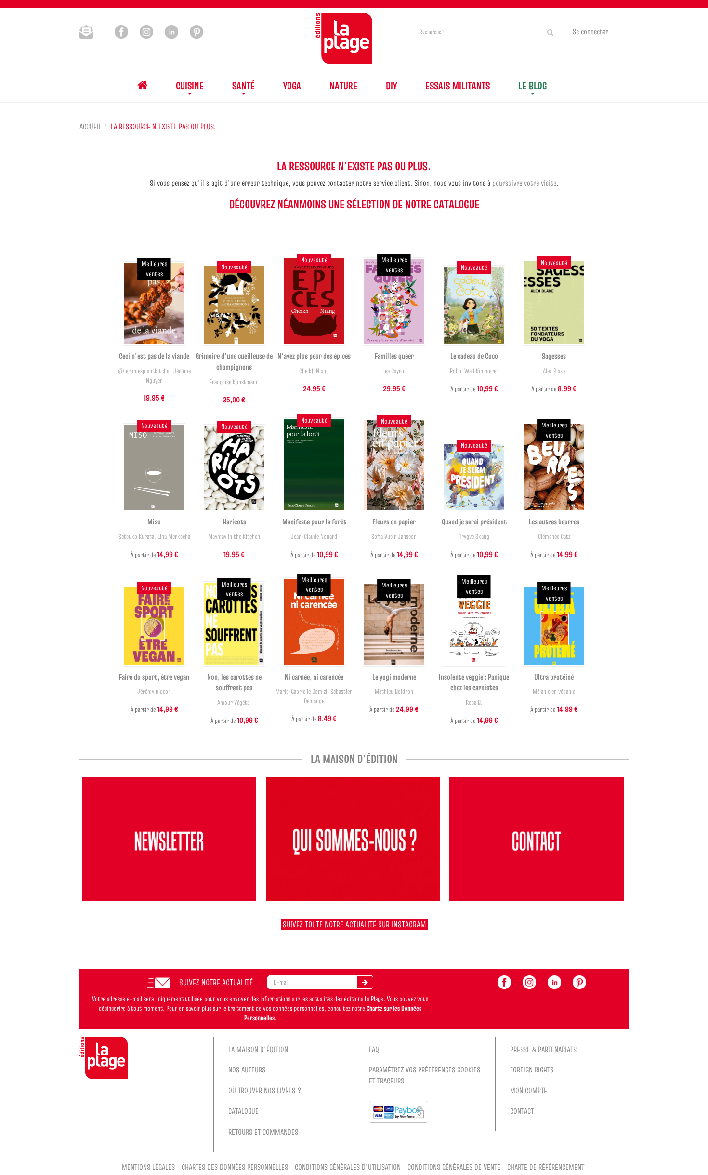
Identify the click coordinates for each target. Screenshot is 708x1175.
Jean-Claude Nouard (314, 536)
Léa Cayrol (394, 370)
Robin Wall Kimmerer (474, 370)
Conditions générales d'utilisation (348, 1167)
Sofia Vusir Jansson (394, 536)
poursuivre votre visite (524, 182)
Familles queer (394, 355)
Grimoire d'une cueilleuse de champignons (234, 361)
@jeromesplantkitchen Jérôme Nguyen (154, 375)
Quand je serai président (474, 521)
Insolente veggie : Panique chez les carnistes (474, 682)
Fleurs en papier (394, 521)
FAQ (374, 1049)
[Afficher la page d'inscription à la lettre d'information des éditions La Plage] (91, 31)
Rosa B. (474, 702)
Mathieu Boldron (394, 691)
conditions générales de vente (453, 1167)
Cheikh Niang (314, 370)
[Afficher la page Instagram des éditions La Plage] (146, 31)
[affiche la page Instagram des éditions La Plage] (529, 981)
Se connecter (590, 31)
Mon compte (528, 1090)
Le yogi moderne (394, 676)
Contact (522, 1111)
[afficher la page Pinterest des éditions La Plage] (579, 981)
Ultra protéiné (554, 676)
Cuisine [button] (190, 86)
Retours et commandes (263, 1131)
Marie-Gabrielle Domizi (301, 691)
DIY (391, 86)
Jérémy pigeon (154, 691)
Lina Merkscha (173, 536)
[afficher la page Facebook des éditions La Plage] (504, 981)
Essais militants (457, 86)
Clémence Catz (554, 536)
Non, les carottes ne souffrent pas (234, 682)
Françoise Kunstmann (234, 382)
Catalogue (243, 1111)
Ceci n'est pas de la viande (154, 355)
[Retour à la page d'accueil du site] (343, 38)
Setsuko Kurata (136, 536)
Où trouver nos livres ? (265, 1090)
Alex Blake (554, 370)
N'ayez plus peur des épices (314, 355)
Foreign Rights (531, 1069)
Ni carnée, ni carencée (314, 676)
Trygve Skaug (474, 536)
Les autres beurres (554, 521)
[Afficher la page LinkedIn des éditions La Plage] (171, 31)
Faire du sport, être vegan (154, 676)
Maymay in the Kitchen (234, 536)
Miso (154, 521)
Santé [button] (243, 86)
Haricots (234, 521)
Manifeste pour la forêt (314, 521)
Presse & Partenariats (543, 1049)
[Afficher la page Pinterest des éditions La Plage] (196, 31)
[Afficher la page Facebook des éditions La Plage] (121, 31)
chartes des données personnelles (235, 1167)
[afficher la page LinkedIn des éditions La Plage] (554, 981)
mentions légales (148, 1167)
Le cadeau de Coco (474, 355)
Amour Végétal (234, 702)
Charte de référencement (545, 1167)
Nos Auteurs (246, 1069)
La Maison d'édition (258, 1049)
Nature (343, 86)
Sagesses (554, 355)
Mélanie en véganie (554, 691)
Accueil (90, 126)
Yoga (292, 86)
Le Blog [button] (532, 86)
